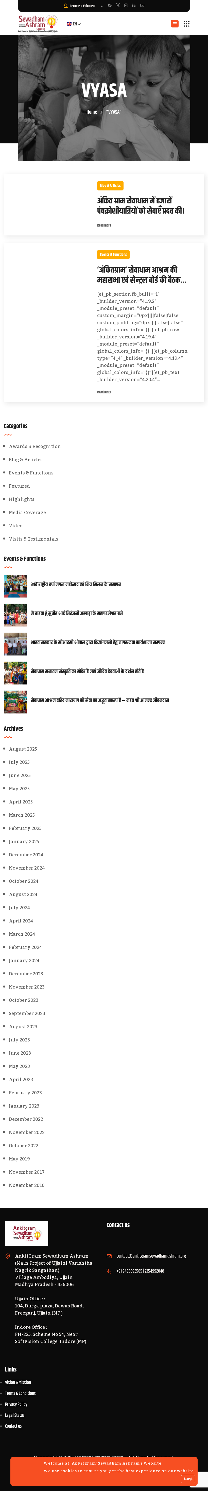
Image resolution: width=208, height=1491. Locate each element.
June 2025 (20, 775)
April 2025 (21, 802)
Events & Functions (113, 255)
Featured (19, 486)
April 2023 (21, 1079)
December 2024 (26, 854)
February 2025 (25, 828)
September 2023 (27, 1013)
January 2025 (24, 841)
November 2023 (27, 987)
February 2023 (25, 1092)
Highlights (21, 499)
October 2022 (23, 1145)
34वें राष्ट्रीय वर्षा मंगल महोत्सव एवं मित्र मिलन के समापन (76, 585)
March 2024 (22, 934)
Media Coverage (27, 512)
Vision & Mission (18, 1382)
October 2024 (24, 881)
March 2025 (22, 815)
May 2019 (19, 1159)
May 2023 (19, 1066)
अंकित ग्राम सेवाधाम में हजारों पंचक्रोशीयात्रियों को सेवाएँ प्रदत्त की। (140, 206)
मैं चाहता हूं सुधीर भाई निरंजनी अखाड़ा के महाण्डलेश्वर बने (77, 613)
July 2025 (19, 762)
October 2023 (23, 1000)
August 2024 (23, 894)
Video (16, 525)
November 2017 (27, 1172)
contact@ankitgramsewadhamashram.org (151, 1256)
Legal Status (15, 1415)
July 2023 (19, 1040)
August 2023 (23, 1026)
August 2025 (23, 749)
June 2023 (20, 1053)
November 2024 (27, 868)
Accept (188, 1479)
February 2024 (25, 947)
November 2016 (27, 1185)
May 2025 (19, 788)
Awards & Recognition (35, 446)
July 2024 (19, 907)
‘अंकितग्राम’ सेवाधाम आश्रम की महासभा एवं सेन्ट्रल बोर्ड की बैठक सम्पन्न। (138, 275)
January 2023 (24, 1106)
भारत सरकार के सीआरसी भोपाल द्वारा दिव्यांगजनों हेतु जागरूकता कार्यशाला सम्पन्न (98, 642)
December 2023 (26, 973)
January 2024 (24, 960)
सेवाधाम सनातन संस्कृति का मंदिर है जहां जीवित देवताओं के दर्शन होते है (87, 671)
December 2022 (26, 1119)
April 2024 (21, 921)
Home (91, 112)
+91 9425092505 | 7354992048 (140, 1271)
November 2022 (27, 1132)
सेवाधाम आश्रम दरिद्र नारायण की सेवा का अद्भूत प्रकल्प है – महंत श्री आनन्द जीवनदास (100, 700)
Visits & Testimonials (33, 539)
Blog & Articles (110, 186)
